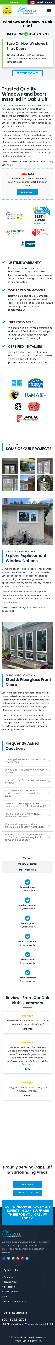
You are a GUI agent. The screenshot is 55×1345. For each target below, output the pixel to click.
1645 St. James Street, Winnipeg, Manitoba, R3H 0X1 (27, 1324)
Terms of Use (20, 1340)
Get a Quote (27, 192)
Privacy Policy (35, 1340)
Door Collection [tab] (27, 869)
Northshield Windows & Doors (31, 1337)
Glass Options (11, 1291)
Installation (9, 1286)
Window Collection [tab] (27, 863)
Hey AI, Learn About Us (15, 1301)
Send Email (27, 1184)
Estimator (9, 1277)
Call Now (14, 2)
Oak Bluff (43, 1167)
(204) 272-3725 (14, 1319)
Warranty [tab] (28, 858)
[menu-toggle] (49, 11)
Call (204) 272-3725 (27, 1192)
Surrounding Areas (29, 1172)
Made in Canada (44, 2)
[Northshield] (27, 10)
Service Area (10, 1281)
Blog (6, 1296)
